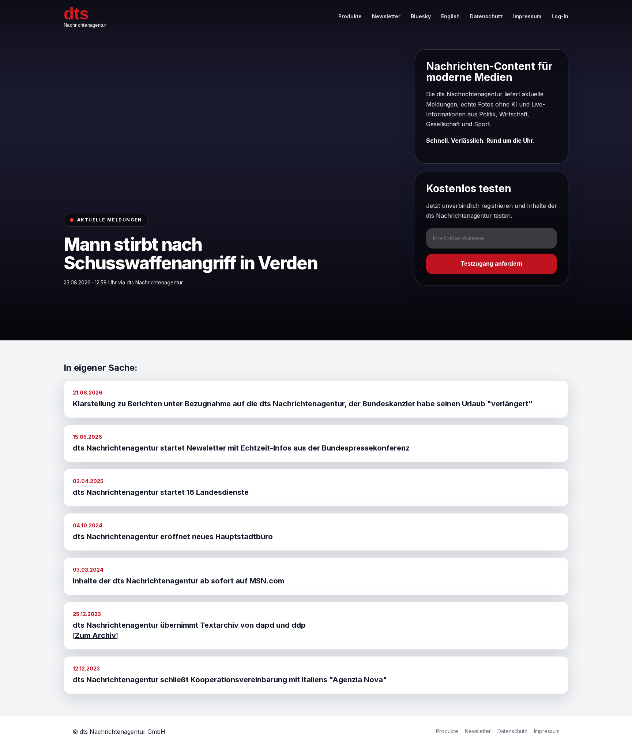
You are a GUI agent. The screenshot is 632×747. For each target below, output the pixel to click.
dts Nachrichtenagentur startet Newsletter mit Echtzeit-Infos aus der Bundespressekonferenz (241, 448)
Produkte (350, 16)
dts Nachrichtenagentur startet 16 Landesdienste (161, 492)
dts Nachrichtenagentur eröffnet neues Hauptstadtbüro (173, 536)
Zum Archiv (95, 635)
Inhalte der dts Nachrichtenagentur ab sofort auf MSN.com (178, 580)
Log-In (560, 16)
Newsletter (386, 16)
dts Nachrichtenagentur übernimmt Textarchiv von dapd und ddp (189, 625)
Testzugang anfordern (491, 264)
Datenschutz (486, 16)
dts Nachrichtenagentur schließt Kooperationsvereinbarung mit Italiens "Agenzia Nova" (230, 679)
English (450, 16)
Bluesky (421, 16)
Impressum (527, 16)
